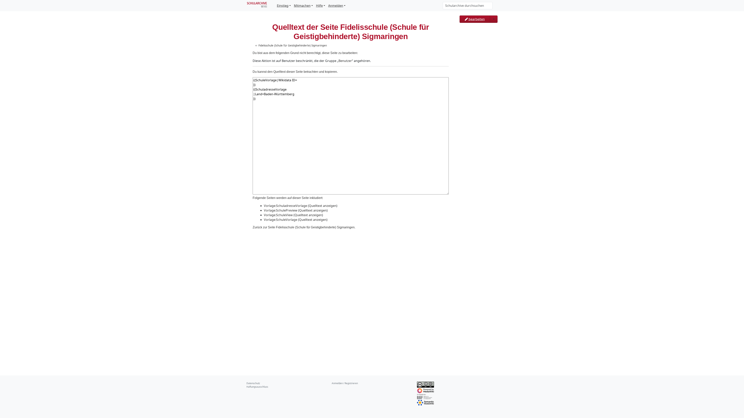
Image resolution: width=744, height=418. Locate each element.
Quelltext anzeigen (322, 206)
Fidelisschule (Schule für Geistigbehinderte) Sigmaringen (292, 45)
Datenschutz (253, 383)
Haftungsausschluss (257, 386)
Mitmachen (302, 5)
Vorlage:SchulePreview (280, 210)
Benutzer (345, 61)
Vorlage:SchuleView (278, 215)
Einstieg (282, 5)
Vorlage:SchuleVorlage (280, 220)
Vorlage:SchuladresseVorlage (285, 206)
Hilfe (319, 5)
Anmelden (335, 5)
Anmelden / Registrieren (345, 383)
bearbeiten (476, 19)
